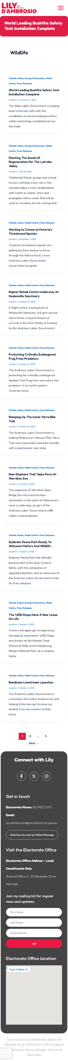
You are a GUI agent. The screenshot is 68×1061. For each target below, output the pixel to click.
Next (34, 743)
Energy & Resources (35, 78)
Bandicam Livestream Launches (31, 682)
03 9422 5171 (42, 807)
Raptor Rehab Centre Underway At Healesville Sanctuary (34, 294)
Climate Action (16, 78)
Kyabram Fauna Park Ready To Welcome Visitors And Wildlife (30, 544)
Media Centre (31, 222)
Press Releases (24, 83)
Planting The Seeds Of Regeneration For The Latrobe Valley (30, 162)
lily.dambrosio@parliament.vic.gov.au (31, 823)
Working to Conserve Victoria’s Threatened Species (30, 232)
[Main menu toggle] (60, 8)
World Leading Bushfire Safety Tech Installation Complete (34, 92)
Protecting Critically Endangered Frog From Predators (32, 356)
